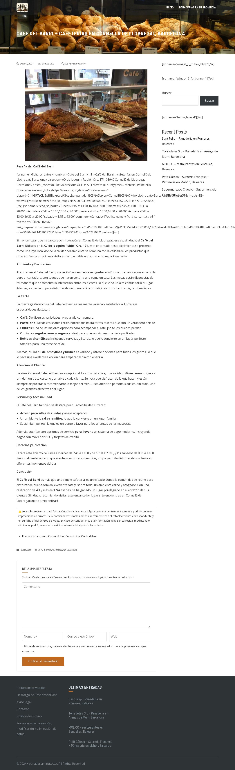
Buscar (166, 93)
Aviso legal (24, 702)
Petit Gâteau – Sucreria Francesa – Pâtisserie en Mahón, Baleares (90, 744)
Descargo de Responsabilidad (37, 695)
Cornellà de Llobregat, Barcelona (60, 549)
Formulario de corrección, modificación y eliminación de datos (59, 536)
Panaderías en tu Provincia (197, 7)
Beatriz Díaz (48, 63)
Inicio (170, 7)
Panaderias (25, 549)
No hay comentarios (75, 63)
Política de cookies (29, 716)
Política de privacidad (31, 688)
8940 (40, 549)
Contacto (23, 709)
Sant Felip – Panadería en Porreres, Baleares (85, 701)
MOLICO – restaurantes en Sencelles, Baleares (86, 729)
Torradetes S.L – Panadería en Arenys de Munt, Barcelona (88, 715)
